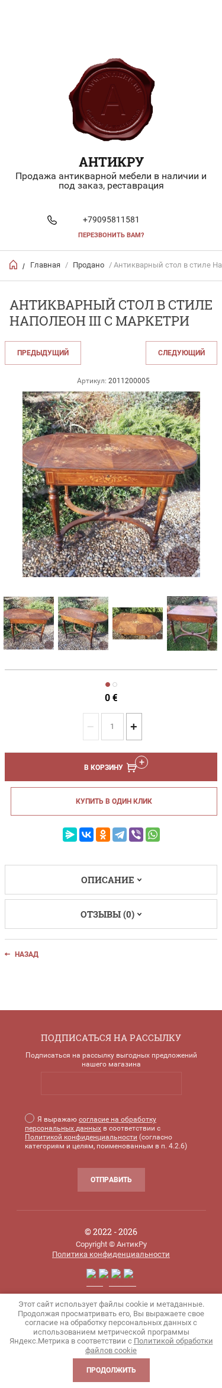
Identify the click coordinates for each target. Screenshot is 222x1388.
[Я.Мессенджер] (70, 834)
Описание (107, 880)
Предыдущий (43, 353)
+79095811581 (111, 219)
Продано (88, 264)
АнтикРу (111, 161)
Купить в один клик (114, 801)
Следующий (181, 353)
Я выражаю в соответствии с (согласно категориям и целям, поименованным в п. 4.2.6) (106, 1132)
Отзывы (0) (107, 914)
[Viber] (136, 834)
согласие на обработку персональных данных (90, 1123)
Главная (45, 264)
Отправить (111, 1180)
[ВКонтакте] (86, 834)
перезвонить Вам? (111, 235)
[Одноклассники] (103, 834)
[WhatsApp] (153, 834)
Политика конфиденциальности (111, 1254)
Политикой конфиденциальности (81, 1137)
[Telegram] (119, 834)
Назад (26, 954)
